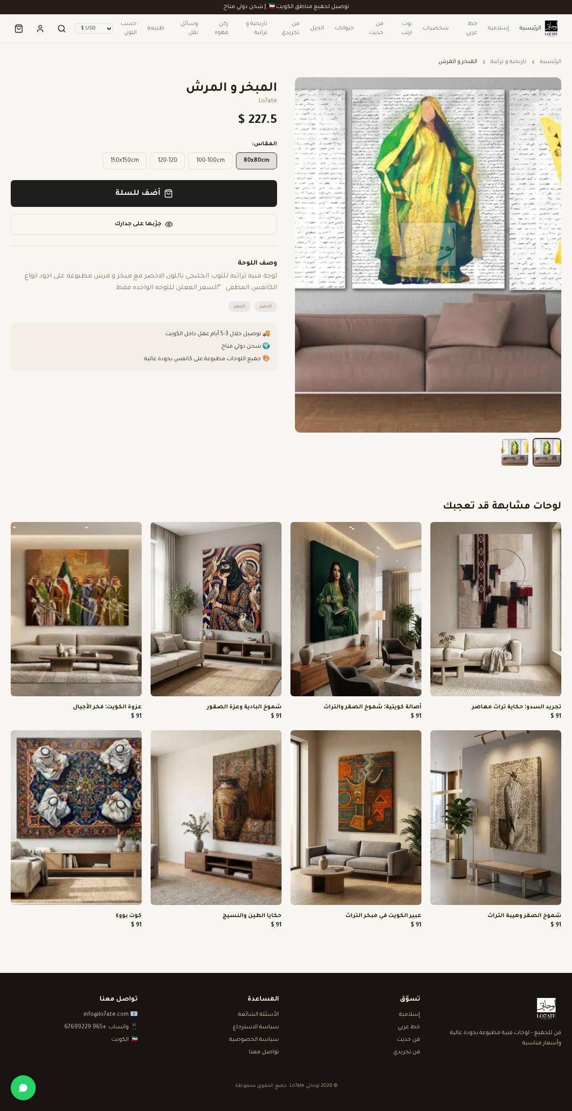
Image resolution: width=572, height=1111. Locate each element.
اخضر (266, 306)
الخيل (317, 28)
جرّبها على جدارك (138, 224)
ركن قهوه (221, 28)
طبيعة (155, 28)
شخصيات (436, 28)
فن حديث (376, 28)
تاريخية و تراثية (256, 28)
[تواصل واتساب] (23, 1087)
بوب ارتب (406, 28)
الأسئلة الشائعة (258, 1015)
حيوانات (344, 28)
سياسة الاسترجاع (256, 1027)
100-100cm (210, 161)
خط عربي (471, 28)
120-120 (167, 161)
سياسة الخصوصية (254, 1040)
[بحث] (62, 29)
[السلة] (19, 29)
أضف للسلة (137, 193)
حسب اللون (129, 28)
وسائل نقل (189, 28)
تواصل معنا (264, 1052)
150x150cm (124, 161)
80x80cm (256, 161)
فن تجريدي (290, 28)
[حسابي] (40, 29)
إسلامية (498, 28)
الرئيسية (530, 28)
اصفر (239, 306)
